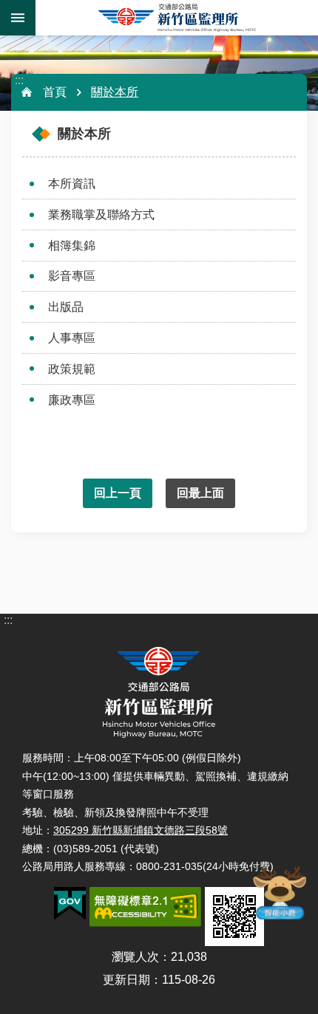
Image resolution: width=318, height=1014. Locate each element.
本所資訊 (71, 183)
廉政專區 (71, 400)
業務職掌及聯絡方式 (101, 214)
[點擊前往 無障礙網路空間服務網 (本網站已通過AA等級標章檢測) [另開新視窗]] (145, 907)
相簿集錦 (71, 245)
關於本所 (114, 92)
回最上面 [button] (200, 493)
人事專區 (71, 338)
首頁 (55, 92)
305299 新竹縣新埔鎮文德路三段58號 (140, 830)
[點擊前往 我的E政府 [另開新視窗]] (70, 904)
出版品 (66, 307)
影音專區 (71, 276)
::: (19, 80)
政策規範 (71, 369)
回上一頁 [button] (117, 493)
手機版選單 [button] (17, 17)
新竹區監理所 (176, 18)
